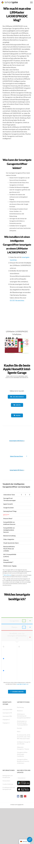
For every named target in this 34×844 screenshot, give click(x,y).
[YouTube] (25, 796)
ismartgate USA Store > (17, 440)
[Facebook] (18, 796)
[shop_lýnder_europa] (17, 408)
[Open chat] (29, 839)
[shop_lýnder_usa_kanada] (17, 400)
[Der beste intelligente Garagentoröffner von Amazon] (17, 431)
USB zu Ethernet (7, 575)
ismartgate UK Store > (17, 470)
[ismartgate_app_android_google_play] (23, 783)
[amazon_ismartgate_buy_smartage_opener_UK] (17, 461)
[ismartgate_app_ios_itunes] (23, 789)
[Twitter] (21, 796)
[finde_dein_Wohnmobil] (17, 603)
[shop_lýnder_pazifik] (17, 418)
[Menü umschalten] (31, 2)
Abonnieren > (22, 778)
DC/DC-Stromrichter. (17, 300)
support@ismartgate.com (22, 684)
